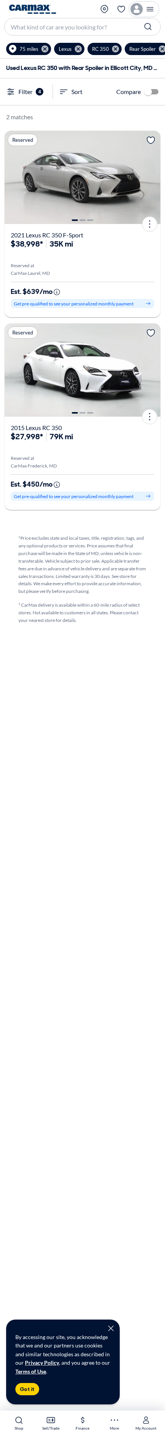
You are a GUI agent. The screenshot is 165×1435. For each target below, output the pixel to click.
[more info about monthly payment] (56, 292)
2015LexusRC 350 (36, 427)
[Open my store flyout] (105, 9)
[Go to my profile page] (144, 9)
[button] (28, 49)
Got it (27, 1389)
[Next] (152, 177)
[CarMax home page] (32, 9)
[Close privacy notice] (111, 1328)
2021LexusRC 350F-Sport (47, 235)
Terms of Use (30, 1371)
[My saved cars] (121, 9)
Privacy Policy (42, 1362)
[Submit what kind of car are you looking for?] (148, 26)
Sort (76, 91)
